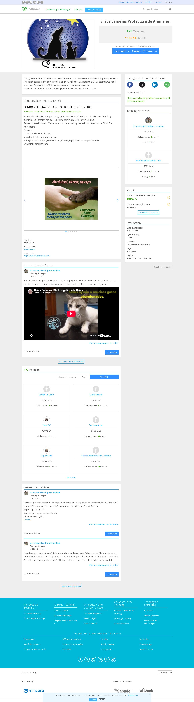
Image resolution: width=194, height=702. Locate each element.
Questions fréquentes (93, 613)
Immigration (106, 649)
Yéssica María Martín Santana (96, 455)
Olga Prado (46, 455)
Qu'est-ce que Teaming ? (58, 9)
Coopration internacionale (35, 649)
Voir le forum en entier (71, 586)
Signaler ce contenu (162, 267)
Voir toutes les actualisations (71, 361)
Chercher (104, 377)
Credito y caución (151, 615)
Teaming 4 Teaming (122, 618)
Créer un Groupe (94, 9)
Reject (102, 700)
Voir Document (29, 249)
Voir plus (71, 477)
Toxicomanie (29, 639)
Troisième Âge (146, 644)
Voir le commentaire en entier (104, 343)
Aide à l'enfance (107, 644)
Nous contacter (90, 623)
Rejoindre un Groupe (63, 615)
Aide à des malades (32, 644)
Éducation (66, 649)
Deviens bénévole (121, 623)
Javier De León (46, 394)
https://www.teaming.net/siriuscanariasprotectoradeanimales (148, 99)
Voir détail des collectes (148, 212)
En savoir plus (133, 695)
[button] (66, 231)
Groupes (78, 9)
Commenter (112, 352)
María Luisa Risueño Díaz (148, 160)
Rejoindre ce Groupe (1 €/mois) (136, 51)
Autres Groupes (146, 649)
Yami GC (47, 425)
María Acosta (95, 394)
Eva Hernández (96, 425)
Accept (93, 700)
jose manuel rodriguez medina (45, 270)
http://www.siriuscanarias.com (36, 255)
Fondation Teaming (32, 613)
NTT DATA (148, 610)
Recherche (144, 639)
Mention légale (90, 618)
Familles (104, 639)
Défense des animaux (71, 639)
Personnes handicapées (72, 644)
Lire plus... (28, 519)
